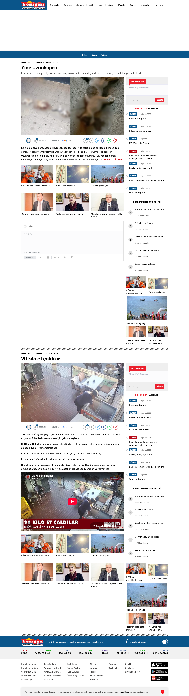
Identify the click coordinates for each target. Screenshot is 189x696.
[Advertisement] (94, 30)
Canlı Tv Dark (50, 664)
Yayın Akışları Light (52, 668)
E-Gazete (144, 4)
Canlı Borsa (72, 664)
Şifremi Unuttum (132, 671)
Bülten (84, 55)
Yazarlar (112, 664)
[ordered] (55, 257)
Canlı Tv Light (27, 679)
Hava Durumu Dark (29, 668)
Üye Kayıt (129, 668)
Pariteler (121, 652)
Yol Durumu (139, 652)
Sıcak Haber (113, 668)
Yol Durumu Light (29, 671)
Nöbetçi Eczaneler (52, 675)
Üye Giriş (129, 664)
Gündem (67, 4)
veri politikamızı (125, 692)
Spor (101, 4)
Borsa (24, 652)
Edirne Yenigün (27, 62)
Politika (121, 4)
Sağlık (91, 4)
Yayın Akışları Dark (52, 671)
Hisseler (104, 652)
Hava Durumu (65, 652)
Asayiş (133, 4)
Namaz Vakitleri (43, 652)
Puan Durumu (85, 652)
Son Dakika (49, 679)
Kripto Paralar (160, 652)
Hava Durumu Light (29, 664)
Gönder (29, 257)
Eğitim (111, 4)
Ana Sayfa (54, 4)
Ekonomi (80, 4)
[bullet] (58, 257)
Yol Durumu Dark (28, 675)
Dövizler (93, 668)
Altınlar (93, 664)
